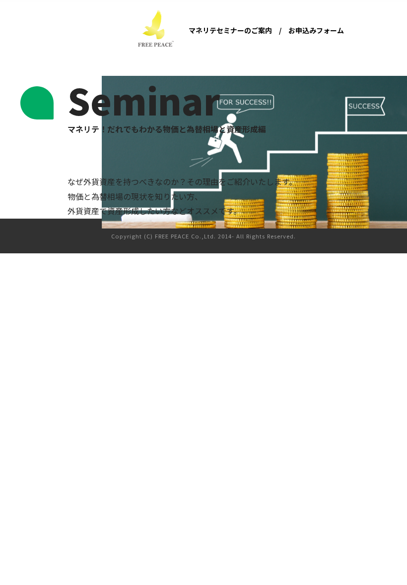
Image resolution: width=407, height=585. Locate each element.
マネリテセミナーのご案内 (230, 30)
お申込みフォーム (316, 30)
